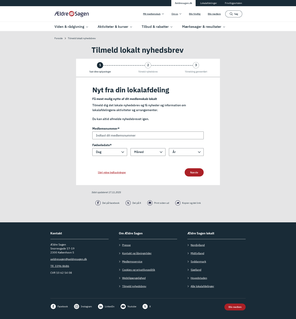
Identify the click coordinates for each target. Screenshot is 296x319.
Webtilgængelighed (134, 278)
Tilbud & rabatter (155, 26)
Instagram (86, 306)
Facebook (63, 306)
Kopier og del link (191, 202)
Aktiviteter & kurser (113, 26)
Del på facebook (110, 202)
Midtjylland (197, 253)
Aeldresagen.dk (183, 3)
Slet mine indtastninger (112, 172)
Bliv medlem (214, 13)
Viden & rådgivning (69, 26)
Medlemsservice (132, 261)
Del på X (136, 202)
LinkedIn (109, 306)
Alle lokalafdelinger (202, 286)
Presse (126, 245)
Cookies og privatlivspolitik (138, 269)
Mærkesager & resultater (201, 26)
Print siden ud (161, 202)
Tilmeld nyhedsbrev (134, 286)
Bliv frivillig (195, 13)
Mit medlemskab (152, 13)
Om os (174, 13)
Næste (194, 172)
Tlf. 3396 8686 (59, 266)
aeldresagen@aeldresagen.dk (68, 259)
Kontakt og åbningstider (137, 253)
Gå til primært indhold (67, 2)
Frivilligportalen (233, 3)
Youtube (131, 306)
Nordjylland (198, 245)
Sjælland (196, 269)
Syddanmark (198, 261)
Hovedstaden (199, 278)
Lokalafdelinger (208, 3)
